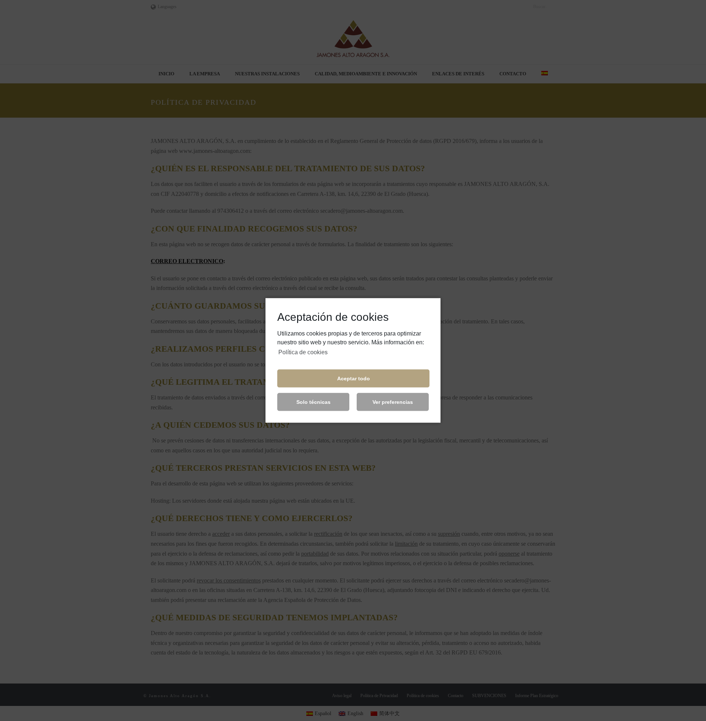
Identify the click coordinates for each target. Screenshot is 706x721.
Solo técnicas (313, 402)
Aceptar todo (353, 378)
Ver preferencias (392, 402)
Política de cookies (303, 352)
